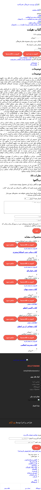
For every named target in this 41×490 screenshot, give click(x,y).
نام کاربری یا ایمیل (34, 438)
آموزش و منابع (32, 473)
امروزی (34, 471)
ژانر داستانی (33, 475)
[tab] (18, 63)
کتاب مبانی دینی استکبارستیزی (25, 252)
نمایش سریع (10, 245)
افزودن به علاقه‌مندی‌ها (12, 54)
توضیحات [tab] (36, 69)
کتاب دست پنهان (30, 289)
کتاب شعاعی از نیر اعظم (27, 326)
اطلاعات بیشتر (32, 304)
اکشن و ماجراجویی (30, 460)
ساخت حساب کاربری (30, 435)
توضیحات (34, 63)
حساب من (27, 488)
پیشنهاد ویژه (24, 57)
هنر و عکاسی (32, 463)
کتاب (30, 57)
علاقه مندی (7, 488)
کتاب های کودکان (31, 467)
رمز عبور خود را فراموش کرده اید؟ (29, 451)
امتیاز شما (37, 198)
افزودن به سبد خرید (32, 54)
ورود (36, 447)
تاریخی (35, 476)
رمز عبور (37, 442)
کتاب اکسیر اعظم (30, 308)
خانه (35, 480)
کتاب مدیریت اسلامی (28, 345)
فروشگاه (38, 488)
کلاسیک (34, 469)
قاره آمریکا (33, 461)
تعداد (39, 48)
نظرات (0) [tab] (36, 175)
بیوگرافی (34, 465)
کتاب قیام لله (32, 271)
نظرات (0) (33, 64)
